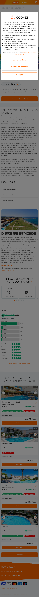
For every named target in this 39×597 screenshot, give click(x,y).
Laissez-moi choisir (19, 60)
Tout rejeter (19, 75)
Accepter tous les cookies (19, 66)
